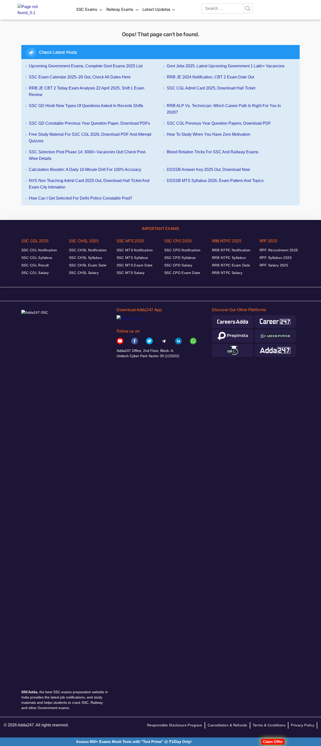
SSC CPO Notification (182, 250)
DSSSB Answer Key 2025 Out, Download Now (208, 169)
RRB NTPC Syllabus (229, 258)
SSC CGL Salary (35, 273)
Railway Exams (119, 9)
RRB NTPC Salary (227, 273)
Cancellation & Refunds (227, 725)
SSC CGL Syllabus (36, 258)
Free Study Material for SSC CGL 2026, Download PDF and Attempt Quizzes (90, 137)
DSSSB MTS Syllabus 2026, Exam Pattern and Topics (215, 180)
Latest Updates (156, 9)
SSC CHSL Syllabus (85, 258)
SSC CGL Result (35, 265)
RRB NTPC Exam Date (231, 265)
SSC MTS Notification (135, 250)
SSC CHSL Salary (84, 273)
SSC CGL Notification (39, 250)
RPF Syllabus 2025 (276, 258)
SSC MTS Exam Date (134, 265)
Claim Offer (273, 741)
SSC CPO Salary (178, 265)
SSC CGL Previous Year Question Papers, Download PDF (219, 123)
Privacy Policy (302, 725)
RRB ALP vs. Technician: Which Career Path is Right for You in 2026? (224, 109)
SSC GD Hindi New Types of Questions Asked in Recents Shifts (86, 106)
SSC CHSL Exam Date (88, 265)
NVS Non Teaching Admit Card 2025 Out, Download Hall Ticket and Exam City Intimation (89, 183)
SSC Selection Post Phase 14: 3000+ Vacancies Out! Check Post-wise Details (87, 155)
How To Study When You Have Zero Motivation (208, 134)
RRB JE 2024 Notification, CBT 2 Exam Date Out (210, 77)
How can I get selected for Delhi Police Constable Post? (80, 198)
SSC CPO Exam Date (182, 273)
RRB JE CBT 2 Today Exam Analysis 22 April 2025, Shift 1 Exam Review (86, 91)
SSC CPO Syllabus (180, 258)
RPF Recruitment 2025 (279, 250)
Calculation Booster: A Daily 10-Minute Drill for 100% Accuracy (85, 169)
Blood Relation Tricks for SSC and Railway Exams (212, 152)
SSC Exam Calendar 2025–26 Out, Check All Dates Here (80, 77)
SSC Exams (86, 9)
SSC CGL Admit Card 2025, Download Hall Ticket (211, 88)
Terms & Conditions (269, 725)
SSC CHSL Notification (88, 250)
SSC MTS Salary (131, 273)
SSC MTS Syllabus (132, 258)
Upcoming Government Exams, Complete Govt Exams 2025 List (85, 66)
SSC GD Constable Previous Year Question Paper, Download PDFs (89, 123)
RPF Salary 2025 (274, 265)
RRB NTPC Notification (231, 250)
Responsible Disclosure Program (174, 725)
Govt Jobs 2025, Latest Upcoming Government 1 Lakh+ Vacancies (225, 66)
